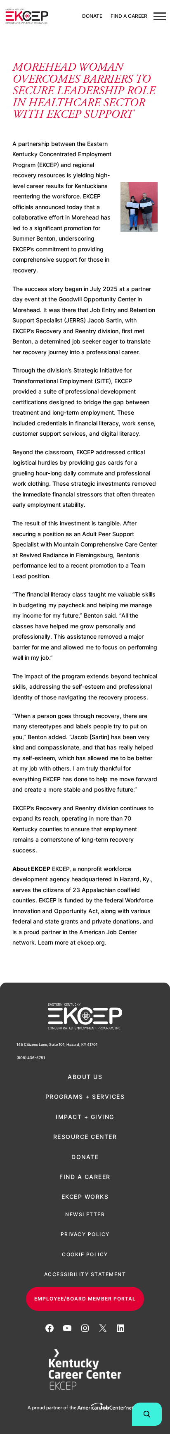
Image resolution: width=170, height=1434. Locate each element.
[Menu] (159, 16)
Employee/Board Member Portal (85, 1299)
